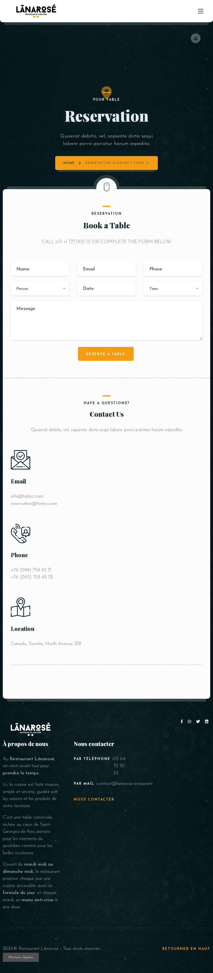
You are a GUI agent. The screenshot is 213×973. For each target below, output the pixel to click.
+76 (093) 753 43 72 (32, 577)
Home (69, 163)
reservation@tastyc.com (34, 503)
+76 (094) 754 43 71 (31, 570)
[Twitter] (199, 722)
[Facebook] (183, 722)
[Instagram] (190, 722)
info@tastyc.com (27, 496)
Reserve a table (105, 354)
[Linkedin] (207, 722)
